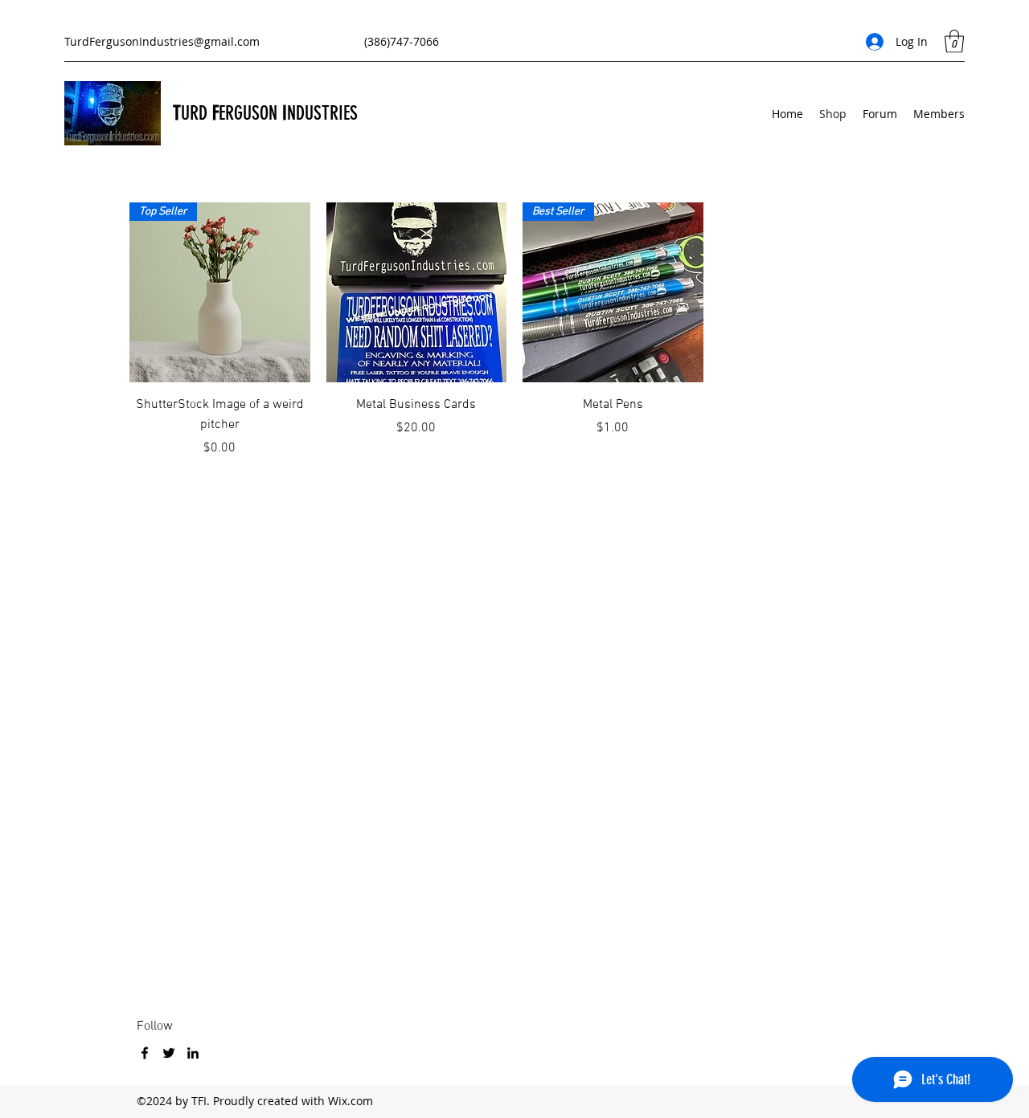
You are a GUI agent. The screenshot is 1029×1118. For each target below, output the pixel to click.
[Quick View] (416, 292)
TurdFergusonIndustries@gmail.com (162, 41)
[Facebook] (145, 1053)
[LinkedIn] (193, 1053)
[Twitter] (169, 1053)
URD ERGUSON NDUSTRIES (269, 113)
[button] (954, 41)
